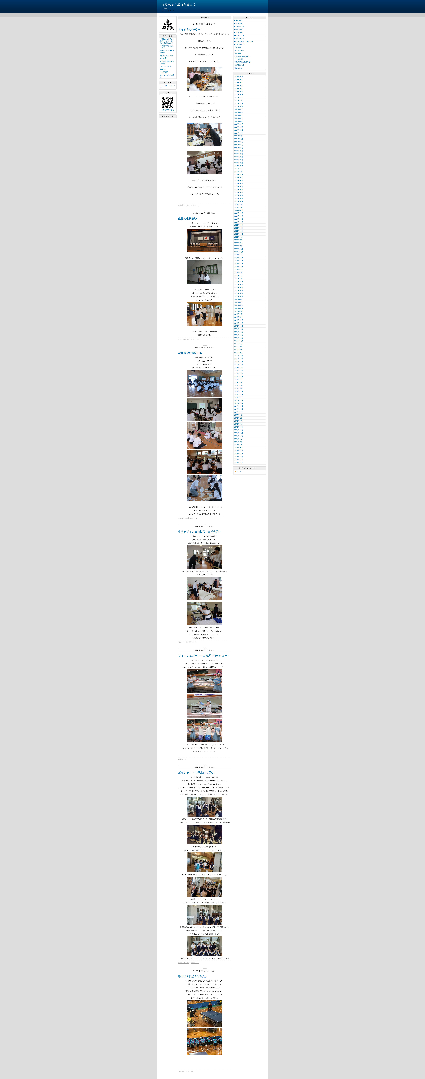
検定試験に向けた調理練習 (167, 51)
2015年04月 (238, 462)
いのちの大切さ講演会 (167, 76)
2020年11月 (238, 278)
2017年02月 (238, 412)
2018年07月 (238, 362)
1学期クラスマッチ (166, 55)
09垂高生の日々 (183, 205)
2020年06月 (238, 293)
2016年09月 (238, 427)
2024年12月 (238, 133)
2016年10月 (238, 424)
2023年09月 (238, 177)
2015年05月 (238, 459)
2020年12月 (238, 275)
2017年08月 (238, 394)
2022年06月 (238, 222)
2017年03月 (238, 409)
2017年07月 (238, 397)
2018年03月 (238, 373)
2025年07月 (238, 112)
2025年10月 (238, 103)
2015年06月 (238, 457)
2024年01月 (238, 166)
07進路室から (183, 518)
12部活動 (181, 1071)
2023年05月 (238, 189)
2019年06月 (238, 329)
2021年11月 (238, 243)
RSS (237, 472)
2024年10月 (238, 139)
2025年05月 (238, 118)
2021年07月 (238, 255)
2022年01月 (238, 237)
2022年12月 (238, 204)
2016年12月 (238, 418)
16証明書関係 (239, 65)
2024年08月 (238, 145)
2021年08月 (238, 252)
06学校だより (239, 35)
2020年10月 (238, 281)
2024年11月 (238, 136)
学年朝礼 (163, 69)
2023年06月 (238, 186)
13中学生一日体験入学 (242, 56)
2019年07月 (238, 326)
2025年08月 (238, 109)
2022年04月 (238, 228)
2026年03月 (238, 88)
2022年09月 (238, 213)
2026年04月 (238, 85)
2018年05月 (238, 367)
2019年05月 (238, 332)
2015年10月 (238, 448)
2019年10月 (238, 317)
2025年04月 (238, 121)
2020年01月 (238, 308)
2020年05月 (238, 296)
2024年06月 (238, 151)
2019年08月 (238, 323)
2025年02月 (238, 127)
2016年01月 (238, 439)
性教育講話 (164, 72)
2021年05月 (238, 261)
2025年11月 (238, 100)
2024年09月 (238, 142)
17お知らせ (238, 68)
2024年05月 (238, 154)
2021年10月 (238, 246)
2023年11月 (238, 172)
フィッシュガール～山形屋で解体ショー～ (204, 655)
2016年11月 (238, 421)
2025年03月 (238, 124)
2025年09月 (238, 106)
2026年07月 (238, 77)
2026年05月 (238, 82)
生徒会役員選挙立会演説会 (167, 62)
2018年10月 (238, 353)
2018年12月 (238, 347)
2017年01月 (238, 415)
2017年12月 (238, 382)
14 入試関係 (238, 59)
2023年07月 (238, 183)
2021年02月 (238, 269)
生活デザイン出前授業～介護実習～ (199, 531)
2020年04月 (238, 299)
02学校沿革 (238, 23)
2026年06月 (238, 79)
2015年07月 (238, 454)
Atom (242, 472)
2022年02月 (238, 234)
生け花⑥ (163, 58)
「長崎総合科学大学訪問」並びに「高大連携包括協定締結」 (167, 41)
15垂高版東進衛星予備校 (243, 62)
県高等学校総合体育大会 (192, 976)
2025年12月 (238, 97)
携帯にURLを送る (168, 110)
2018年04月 (238, 370)
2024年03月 (238, 160)
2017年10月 (238, 388)
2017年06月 (238, 400)
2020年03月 (238, 302)
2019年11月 (238, 314)
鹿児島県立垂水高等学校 (179, 5)
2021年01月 (238, 272)
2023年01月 (238, 201)
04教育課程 (238, 29)
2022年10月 (238, 210)
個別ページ (195, 205)
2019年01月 (238, 344)
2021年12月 (238, 240)
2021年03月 (238, 267)
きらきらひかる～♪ (190, 29)
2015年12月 (238, 442)
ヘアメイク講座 (165, 66)
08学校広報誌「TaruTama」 (244, 41)
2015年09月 (238, 451)
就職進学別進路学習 (190, 352)
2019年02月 (238, 341)
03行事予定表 (239, 26)
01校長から (238, 20)
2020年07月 (238, 290)
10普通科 (237, 47)
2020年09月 (238, 284)
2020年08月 (238, 287)
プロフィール (168, 116)
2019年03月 (238, 338)
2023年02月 (238, 198)
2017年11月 (238, 385)
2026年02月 (238, 91)
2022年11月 (238, 207)
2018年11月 (238, 350)
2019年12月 (238, 311)
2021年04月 (238, 264)
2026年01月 (238, 94)
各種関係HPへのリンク (167, 86)
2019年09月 (238, 320)
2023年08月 (238, 180)
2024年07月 (238, 148)
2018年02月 (238, 376)
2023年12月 (238, 169)
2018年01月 (238, 379)
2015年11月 (238, 445)
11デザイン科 (182, 642)
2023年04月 (238, 192)
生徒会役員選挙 (187, 218)
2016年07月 (238, 433)
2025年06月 (238, 115)
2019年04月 (238, 335)
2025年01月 (238, 130)
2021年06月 (238, 258)
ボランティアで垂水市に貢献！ (197, 772)
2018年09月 (238, 356)
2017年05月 (238, 403)
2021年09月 (238, 249)
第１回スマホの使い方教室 (167, 47)
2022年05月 (238, 225)
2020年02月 (238, 305)
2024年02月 (238, 163)
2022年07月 (238, 219)
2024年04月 (238, 157)
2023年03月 (238, 195)
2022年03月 (238, 231)
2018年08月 (238, 359)
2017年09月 (238, 391)
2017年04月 (238, 406)
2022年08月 (238, 216)
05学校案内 (238, 32)
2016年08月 (238, 430)
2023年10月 (238, 174)
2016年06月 (238, 436)
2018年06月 (238, 365)
